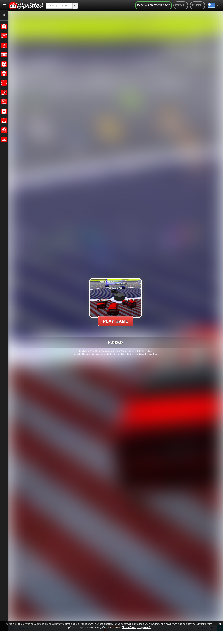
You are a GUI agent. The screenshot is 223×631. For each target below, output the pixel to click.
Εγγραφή (180, 5)
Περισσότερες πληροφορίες (137, 627)
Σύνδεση (197, 5)
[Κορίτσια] (3, 92)
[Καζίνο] (3, 111)
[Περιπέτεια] (3, 45)
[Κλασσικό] (3, 26)
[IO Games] (3, 139)
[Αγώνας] (3, 55)
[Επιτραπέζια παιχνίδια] (3, 102)
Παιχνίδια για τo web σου (153, 5)
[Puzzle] (3, 83)
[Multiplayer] (3, 121)
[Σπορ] (3, 64)
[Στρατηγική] (3, 73)
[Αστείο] (3, 130)
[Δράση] (3, 36)
